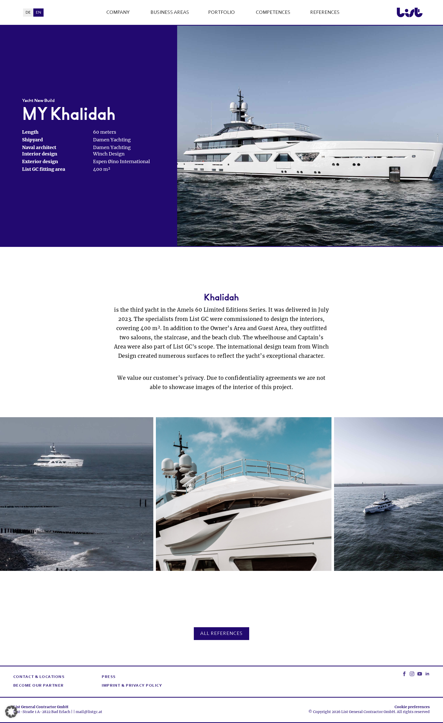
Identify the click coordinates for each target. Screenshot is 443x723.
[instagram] (412, 674)
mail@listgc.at (89, 711)
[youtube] (419, 674)
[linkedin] (427, 674)
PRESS (109, 677)
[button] (11, 711)
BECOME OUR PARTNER (38, 686)
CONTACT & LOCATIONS (39, 677)
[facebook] (404, 674)
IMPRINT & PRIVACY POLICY (132, 686)
